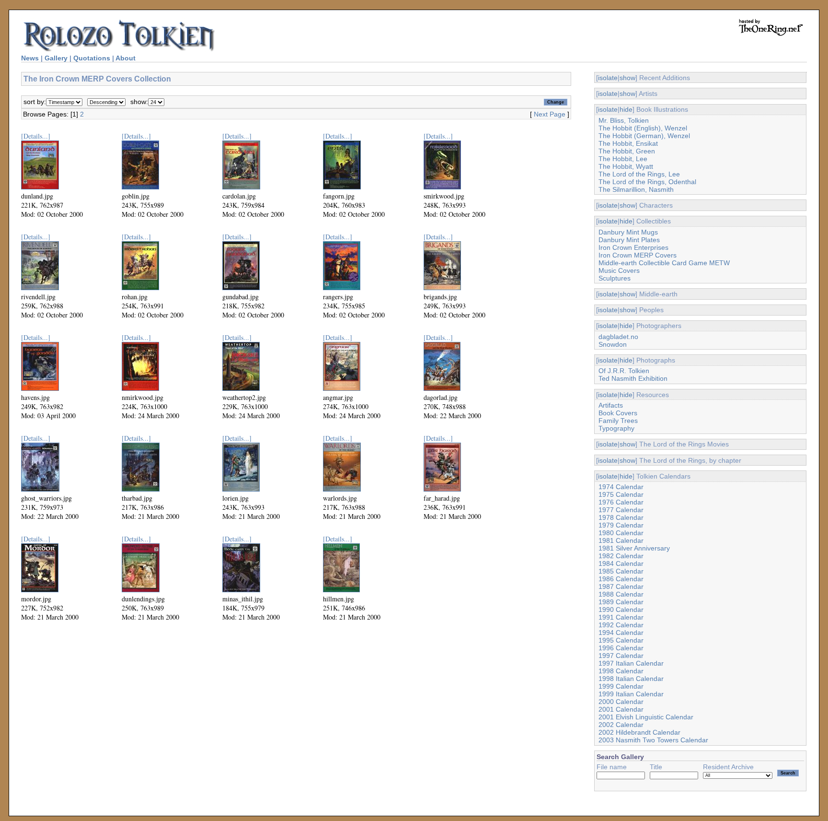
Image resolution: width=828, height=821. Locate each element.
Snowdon (612, 344)
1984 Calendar (621, 563)
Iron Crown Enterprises (633, 247)
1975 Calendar (621, 494)
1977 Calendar (621, 510)
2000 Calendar (621, 701)
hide (626, 109)
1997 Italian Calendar (631, 663)
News (30, 58)
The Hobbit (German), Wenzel (644, 136)
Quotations (91, 58)
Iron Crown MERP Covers (637, 255)
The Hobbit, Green (626, 151)
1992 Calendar (621, 625)
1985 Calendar (621, 571)
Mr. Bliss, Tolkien (623, 120)
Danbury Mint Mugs (628, 232)
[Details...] (35, 136)
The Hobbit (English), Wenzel (642, 128)
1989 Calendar (621, 602)
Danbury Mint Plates (629, 240)
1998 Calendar (621, 671)
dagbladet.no (618, 336)
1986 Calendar (621, 579)
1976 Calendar (621, 502)
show (627, 78)
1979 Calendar (621, 525)
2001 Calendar (621, 709)
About (125, 58)
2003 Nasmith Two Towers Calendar (653, 740)
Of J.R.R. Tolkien (623, 371)
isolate (608, 78)
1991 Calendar (621, 617)
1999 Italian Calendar (631, 694)
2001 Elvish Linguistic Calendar (645, 717)
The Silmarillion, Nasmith (636, 189)
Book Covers (617, 413)
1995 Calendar (621, 640)
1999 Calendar (621, 686)
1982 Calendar (621, 556)
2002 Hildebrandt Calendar (639, 732)
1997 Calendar (621, 655)
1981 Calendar (621, 540)
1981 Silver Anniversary (634, 548)
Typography (616, 428)
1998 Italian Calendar (631, 678)
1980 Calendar (621, 533)
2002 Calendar (621, 724)
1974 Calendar (621, 487)
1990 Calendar (621, 609)
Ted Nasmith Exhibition (632, 378)
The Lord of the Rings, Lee (639, 174)
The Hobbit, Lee (622, 159)
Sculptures (614, 278)
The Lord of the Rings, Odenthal (647, 182)
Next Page (549, 114)
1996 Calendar (621, 648)
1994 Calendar (621, 632)
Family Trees (618, 420)
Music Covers (619, 270)
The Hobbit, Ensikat (628, 143)
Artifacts (610, 405)
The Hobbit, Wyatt (625, 166)
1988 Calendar (621, 594)
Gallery (56, 58)
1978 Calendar (621, 517)
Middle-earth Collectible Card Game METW (664, 263)
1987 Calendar (621, 586)
